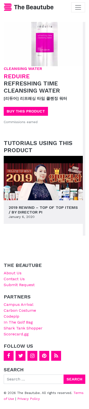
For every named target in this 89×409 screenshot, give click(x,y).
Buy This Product (26, 111)
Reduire (17, 76)
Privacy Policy (28, 399)
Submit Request (19, 284)
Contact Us (14, 279)
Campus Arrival (18, 304)
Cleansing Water (23, 68)
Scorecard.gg (16, 334)
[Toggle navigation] (78, 7)
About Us (13, 273)
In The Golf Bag (18, 322)
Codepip (11, 316)
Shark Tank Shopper (23, 328)
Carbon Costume (20, 310)
